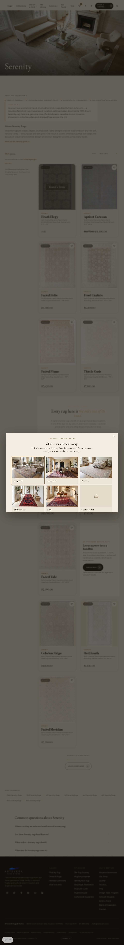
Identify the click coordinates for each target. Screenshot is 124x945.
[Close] (114, 436)
